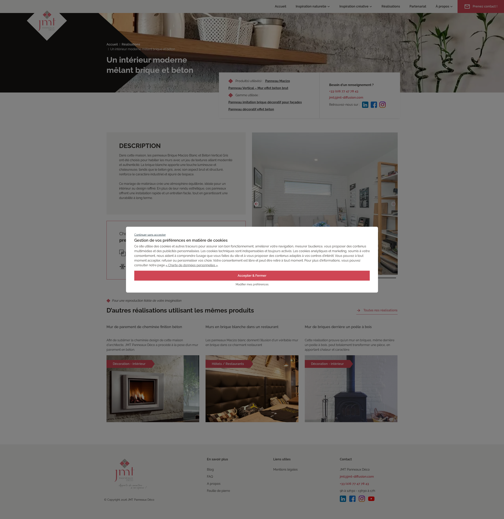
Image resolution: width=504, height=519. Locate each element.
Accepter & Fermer (252, 275)
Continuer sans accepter (150, 234)
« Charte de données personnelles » (192, 265)
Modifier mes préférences (252, 284)
